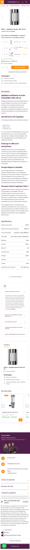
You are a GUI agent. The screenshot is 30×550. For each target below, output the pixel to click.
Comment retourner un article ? (12, 291)
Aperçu (26, 501)
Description (5, 91)
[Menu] (2, 2)
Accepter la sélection (15, 540)
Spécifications (6, 221)
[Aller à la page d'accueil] (13, 2)
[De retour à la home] (8, 6)
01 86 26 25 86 (11, 458)
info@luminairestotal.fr (13, 463)
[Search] (26, 2)
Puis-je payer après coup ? (11, 321)
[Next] (27, 17)
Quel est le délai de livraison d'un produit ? (14, 334)
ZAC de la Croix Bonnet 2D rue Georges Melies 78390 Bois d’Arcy (17, 471)
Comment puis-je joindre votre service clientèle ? (14, 328)
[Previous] (2, 17)
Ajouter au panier (20, 67)
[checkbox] (6, 530)
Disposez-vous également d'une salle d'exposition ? (13, 315)
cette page (12, 309)
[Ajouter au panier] (20, 419)
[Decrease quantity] (2, 67)
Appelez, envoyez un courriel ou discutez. (13, 439)
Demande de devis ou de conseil (17, 72)
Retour (4, 5)
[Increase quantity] (7, 67)
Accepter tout (15, 546)
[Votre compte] (22, 2)
